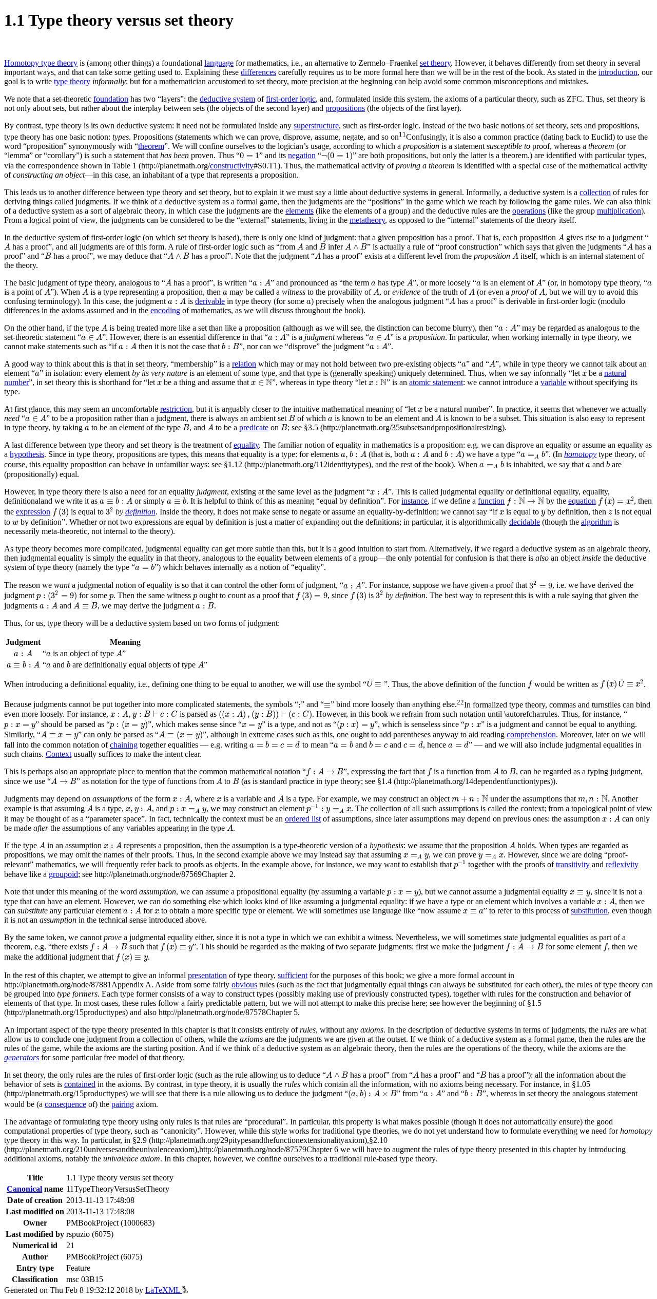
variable (553, 382)
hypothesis (27, 454)
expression (33, 511)
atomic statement (436, 382)
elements (299, 210)
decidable (524, 522)
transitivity (573, 864)
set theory (435, 63)
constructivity (232, 165)
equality (246, 445)
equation (582, 500)
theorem (151, 146)
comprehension (531, 734)
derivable (210, 301)
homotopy (580, 454)
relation (244, 363)
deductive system (227, 98)
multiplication (619, 210)
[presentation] (249, 155)
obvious (244, 984)
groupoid (63, 874)
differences (258, 72)
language (219, 63)
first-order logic (291, 98)
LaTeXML (163, 1290)
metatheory (367, 220)
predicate (253, 427)
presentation (207, 975)
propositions (345, 108)
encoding (165, 310)
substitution (589, 910)
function (491, 500)
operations (529, 210)
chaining (124, 744)
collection (595, 192)
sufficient (292, 975)
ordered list (303, 818)
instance (414, 500)
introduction (617, 72)
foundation (110, 98)
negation (302, 155)
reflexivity (622, 864)
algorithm (596, 522)
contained (79, 1084)
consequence (65, 1104)
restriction (176, 409)
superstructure (316, 125)
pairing (122, 1104)
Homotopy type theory (41, 63)
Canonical (24, 1189)
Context (58, 754)
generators (21, 1057)
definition (140, 511)
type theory (72, 81)
